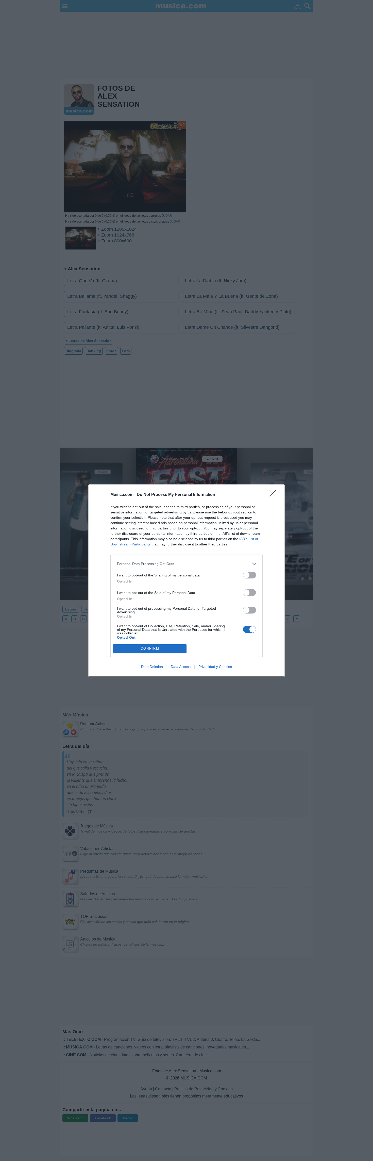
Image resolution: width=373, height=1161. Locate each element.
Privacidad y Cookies (215, 667)
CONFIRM (150, 648)
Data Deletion (152, 667)
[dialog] (186, 580)
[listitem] (186, 564)
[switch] (249, 575)
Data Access (181, 667)
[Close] (274, 495)
